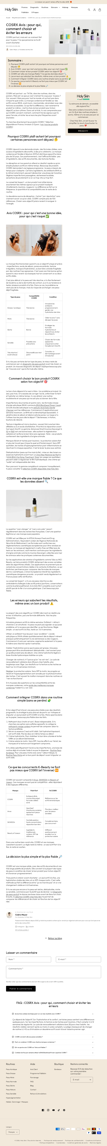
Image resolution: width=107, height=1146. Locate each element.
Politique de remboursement (53, 1140)
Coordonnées (60, 1143)
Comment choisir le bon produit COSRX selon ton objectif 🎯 (36, 71)
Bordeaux (57, 1069)
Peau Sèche (10, 1086)
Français (12, 1132)
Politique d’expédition (47, 1143)
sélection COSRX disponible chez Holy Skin (41, 469)
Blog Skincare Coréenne (19, 17)
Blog (31, 1086)
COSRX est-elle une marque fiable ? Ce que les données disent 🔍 (38, 74)
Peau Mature (10, 1090)
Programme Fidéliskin (38, 1073)
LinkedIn (31, 927)
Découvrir (83, 131)
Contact (33, 1090)
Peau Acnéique (11, 1069)
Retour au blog (55, 938)
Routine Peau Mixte (14, 755)
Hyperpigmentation (13, 1098)
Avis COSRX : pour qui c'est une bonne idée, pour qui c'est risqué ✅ (39, 69)
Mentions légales (95, 1143)
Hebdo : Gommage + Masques (17, 1102)
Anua (36, 780)
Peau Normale (11, 1081)
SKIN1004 (43, 780)
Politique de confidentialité (74, 1140)
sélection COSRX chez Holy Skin (28, 897)
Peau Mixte (10, 1077)
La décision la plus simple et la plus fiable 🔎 (29, 86)
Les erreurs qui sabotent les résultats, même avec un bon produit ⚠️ (39, 76)
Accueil (8, 17)
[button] (89, 10)
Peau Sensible (11, 1094)
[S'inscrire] (90, 1080)
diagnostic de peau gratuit (34, 364)
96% (12, 431)
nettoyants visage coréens (19, 726)
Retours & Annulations (38, 1094)
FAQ (31, 1081)
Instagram (21, 927)
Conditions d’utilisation (93, 1140)
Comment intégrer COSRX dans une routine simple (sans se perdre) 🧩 (41, 79)
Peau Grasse (10, 1073)
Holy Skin (23, 1140)
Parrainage (34, 1077)
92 (7, 431)
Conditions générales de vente (77, 1143)
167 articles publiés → (22, 930)
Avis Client (34, 1069)
